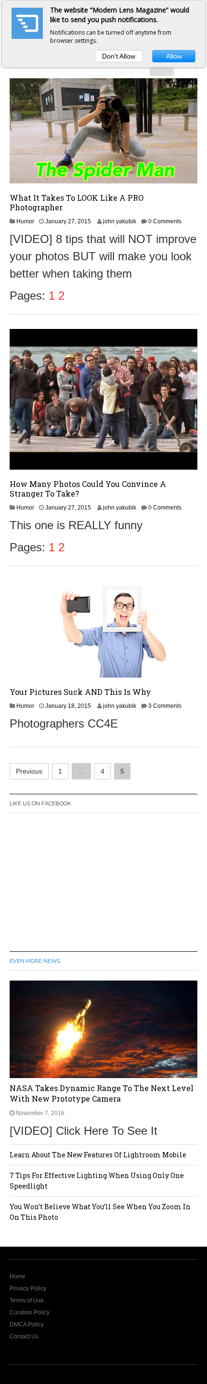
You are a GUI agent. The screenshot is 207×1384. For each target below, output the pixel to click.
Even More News (35, 961)
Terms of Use (27, 1300)
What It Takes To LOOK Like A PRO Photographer (76, 202)
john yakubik (119, 221)
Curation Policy (30, 1312)
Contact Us (24, 1336)
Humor (25, 221)
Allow (174, 56)
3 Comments (164, 706)
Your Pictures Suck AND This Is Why (80, 692)
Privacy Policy (28, 1288)
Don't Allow (118, 56)
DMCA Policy (27, 1324)
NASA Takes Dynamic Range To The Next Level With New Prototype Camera (102, 1093)
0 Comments (164, 221)
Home (18, 1276)
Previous (29, 771)
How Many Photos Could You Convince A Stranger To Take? (88, 488)
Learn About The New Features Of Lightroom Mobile (98, 1154)
